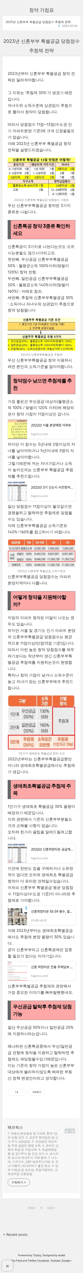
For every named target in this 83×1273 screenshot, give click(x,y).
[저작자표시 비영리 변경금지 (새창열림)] (51, 1092)
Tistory (37, 1255)
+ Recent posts (15, 1234)
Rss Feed (16, 1260)
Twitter (32, 1260)
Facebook (43, 1260)
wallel (61, 1255)
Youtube (55, 1260)
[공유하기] (22, 1092)
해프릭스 (15, 1127)
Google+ (67, 1260)
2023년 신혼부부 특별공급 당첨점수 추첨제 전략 (38, 22)
